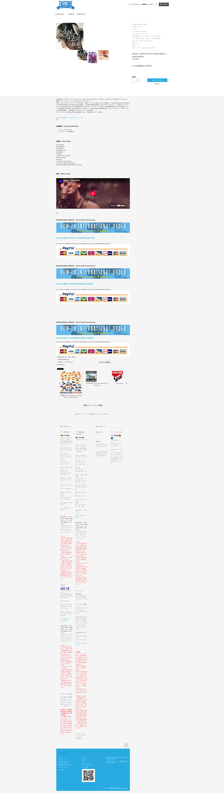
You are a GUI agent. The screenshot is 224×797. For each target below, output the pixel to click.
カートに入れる (158, 80)
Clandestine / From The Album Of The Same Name (97, 384)
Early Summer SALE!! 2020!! (148, 47)
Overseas (134, 26)
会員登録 (143, 4)
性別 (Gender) (135, 40)
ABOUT (72, 14)
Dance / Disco (144, 33)
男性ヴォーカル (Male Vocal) (146, 40)
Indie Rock (143, 31)
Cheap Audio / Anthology (123, 383)
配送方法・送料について (64, 762)
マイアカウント (135, 4)
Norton (139, 26)
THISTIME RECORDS (137, 24)
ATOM (86, 767)
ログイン (151, 4)
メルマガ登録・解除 (87, 764)
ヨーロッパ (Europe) (145, 36)
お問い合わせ (61, 769)
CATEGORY (60, 14)
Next (126, 383)
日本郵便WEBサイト (79, 738)
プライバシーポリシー (63, 767)
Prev (60, 383)
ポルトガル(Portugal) (155, 36)
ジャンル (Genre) (136, 31)
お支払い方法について (63, 759)
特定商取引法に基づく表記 (64, 764)
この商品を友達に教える (63, 359)
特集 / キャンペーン (136, 43)
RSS (83, 767)
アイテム (164, 4)
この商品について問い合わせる (65, 362)
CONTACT (81, 14)
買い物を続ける (61, 364)
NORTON (145, 24)
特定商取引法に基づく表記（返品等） (66, 357)
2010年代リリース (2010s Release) (153, 38)
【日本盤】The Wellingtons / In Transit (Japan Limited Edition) (71, 396)
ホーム (60, 757)
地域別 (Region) (135, 36)
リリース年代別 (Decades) (138, 38)
